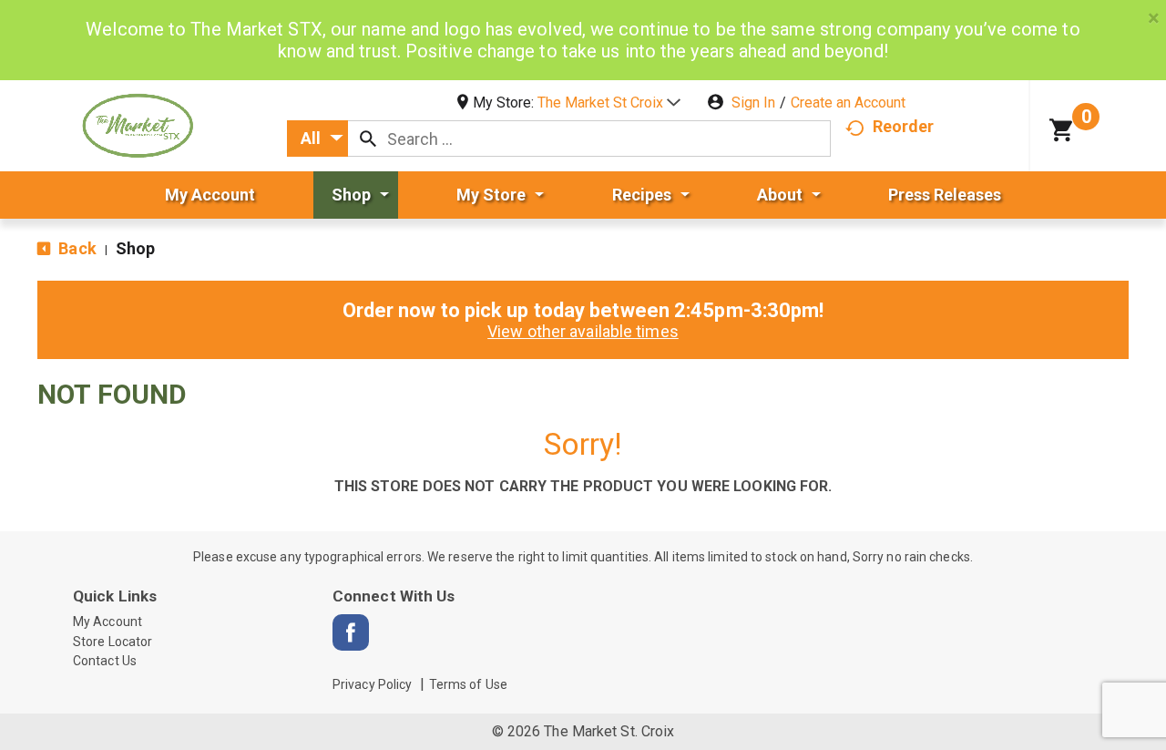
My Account (107, 621)
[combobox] (317, 138)
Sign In (753, 102)
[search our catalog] (368, 138)
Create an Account (848, 102)
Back (76, 248)
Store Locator (112, 641)
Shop (135, 248)
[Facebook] (350, 632)
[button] (608, 102)
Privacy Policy (372, 684)
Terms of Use (468, 684)
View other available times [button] (583, 331)
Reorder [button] (904, 126)
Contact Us (105, 660)
